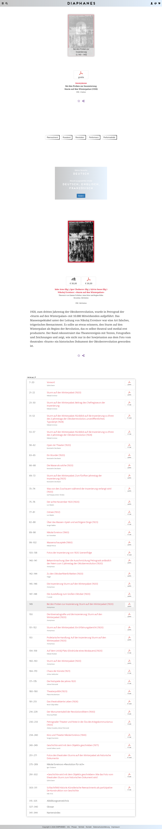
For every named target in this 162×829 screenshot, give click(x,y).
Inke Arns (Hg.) (62, 289)
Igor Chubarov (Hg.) (79, 289)
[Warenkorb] (159, 3)
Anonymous (81, 83)
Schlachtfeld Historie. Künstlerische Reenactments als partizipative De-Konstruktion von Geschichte (79, 789)
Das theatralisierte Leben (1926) (62, 701)
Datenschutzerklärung (101, 827)
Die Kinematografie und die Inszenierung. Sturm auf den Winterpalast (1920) (74, 615)
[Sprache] (155, 3)
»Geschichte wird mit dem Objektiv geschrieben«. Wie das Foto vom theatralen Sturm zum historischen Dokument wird (80, 775)
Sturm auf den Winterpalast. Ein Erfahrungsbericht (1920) (75, 627)
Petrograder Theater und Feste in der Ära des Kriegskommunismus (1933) (80, 723)
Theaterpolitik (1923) (57, 691)
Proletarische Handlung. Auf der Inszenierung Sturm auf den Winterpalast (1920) (76, 639)
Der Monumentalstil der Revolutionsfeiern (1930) (71, 712)
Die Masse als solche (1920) (60, 465)
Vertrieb (81, 827)
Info (68, 827)
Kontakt (89, 827)
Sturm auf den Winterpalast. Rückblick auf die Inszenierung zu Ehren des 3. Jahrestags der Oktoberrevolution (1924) (80, 433)
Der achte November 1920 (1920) (63, 502)
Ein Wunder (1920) (56, 455)
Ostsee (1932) (53, 512)
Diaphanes (81, 3)
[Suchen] (6, 3)
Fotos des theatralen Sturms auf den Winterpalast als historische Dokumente (79, 756)
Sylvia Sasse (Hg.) (98, 289)
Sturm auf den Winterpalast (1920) (64, 392)
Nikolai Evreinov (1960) (58, 532)
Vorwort (51, 382)
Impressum (115, 827)
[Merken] (79, 101)
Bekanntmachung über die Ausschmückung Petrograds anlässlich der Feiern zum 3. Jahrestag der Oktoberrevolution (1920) (79, 562)
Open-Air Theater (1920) (59, 445)
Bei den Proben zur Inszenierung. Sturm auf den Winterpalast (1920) (80, 604)
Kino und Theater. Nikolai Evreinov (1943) (66, 735)
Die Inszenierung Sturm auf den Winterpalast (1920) (72, 584)
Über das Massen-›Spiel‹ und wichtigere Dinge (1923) (72, 522)
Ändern (81, 196)
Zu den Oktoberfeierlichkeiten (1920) (65, 574)
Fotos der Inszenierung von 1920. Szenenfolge (69, 553)
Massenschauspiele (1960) (59, 542)
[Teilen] (83, 101)
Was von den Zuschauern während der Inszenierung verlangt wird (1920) (79, 490)
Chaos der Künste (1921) (58, 671)
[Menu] (3, 3)
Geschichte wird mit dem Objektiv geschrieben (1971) (73, 745)
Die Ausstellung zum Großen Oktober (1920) (68, 594)
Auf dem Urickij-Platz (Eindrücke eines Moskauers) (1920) (74, 651)
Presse (74, 827)
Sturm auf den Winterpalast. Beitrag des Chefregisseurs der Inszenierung (76, 404)
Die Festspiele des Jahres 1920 (61, 681)
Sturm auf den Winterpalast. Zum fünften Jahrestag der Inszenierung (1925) (74, 477)
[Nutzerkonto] (152, 3)
